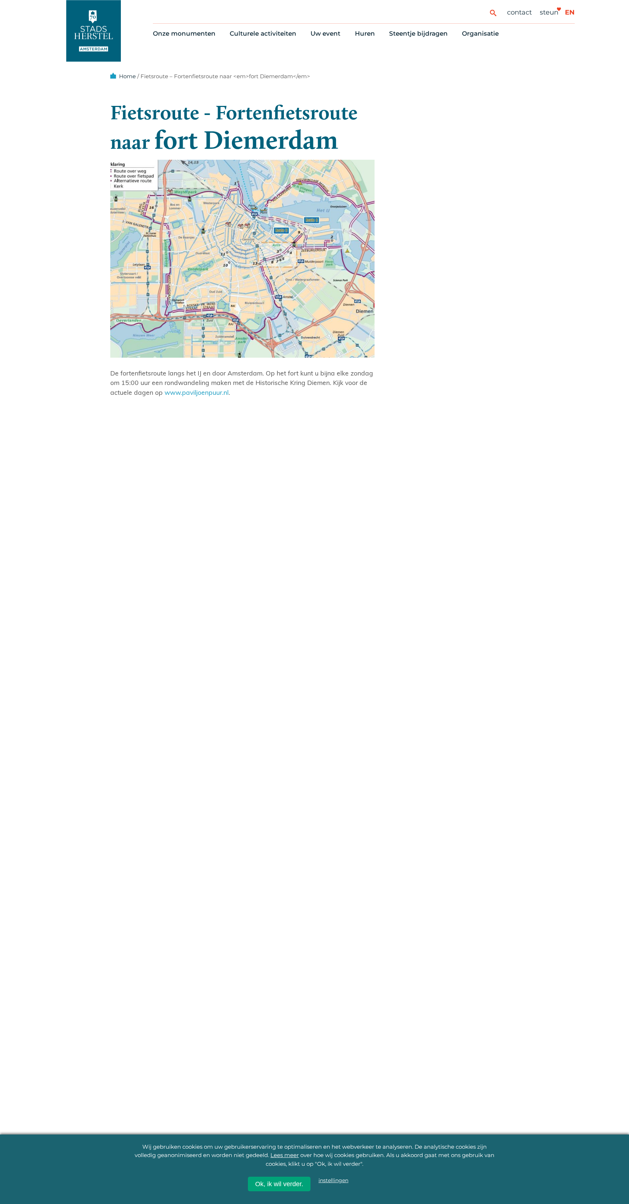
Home (127, 76)
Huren (365, 33)
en (570, 12)
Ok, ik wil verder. (279, 1184)
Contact (519, 12)
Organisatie (480, 33)
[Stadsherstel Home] (93, 30)
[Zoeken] (493, 13)
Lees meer (284, 1155)
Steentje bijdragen (418, 33)
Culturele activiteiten (263, 33)
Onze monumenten (184, 33)
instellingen (333, 1180)
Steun (549, 12)
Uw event (325, 33)
